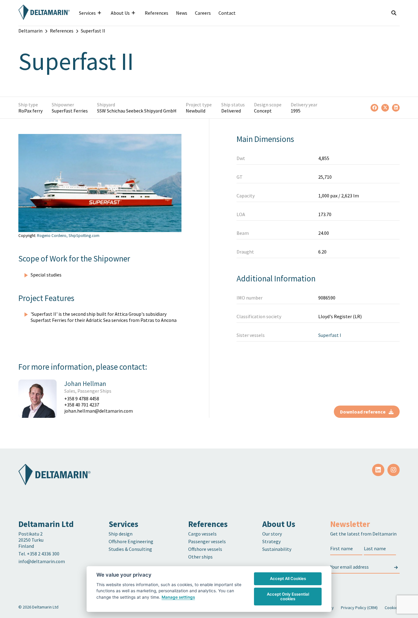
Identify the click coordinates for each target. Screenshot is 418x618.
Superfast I (329, 335)
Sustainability (276, 549)
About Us (120, 13)
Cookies (392, 607)
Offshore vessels (205, 549)
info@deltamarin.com (41, 561)
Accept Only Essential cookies (288, 596)
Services (87, 13)
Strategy (271, 541)
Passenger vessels (207, 541)
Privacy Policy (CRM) (359, 607)
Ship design (120, 534)
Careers (203, 13)
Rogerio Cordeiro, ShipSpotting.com (68, 235)
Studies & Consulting (130, 549)
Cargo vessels (202, 534)
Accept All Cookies (288, 578)
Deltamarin (30, 31)
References (156, 13)
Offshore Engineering (131, 541)
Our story (272, 534)
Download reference (363, 412)
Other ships (200, 557)
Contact (227, 13)
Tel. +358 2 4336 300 (39, 554)
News (181, 13)
